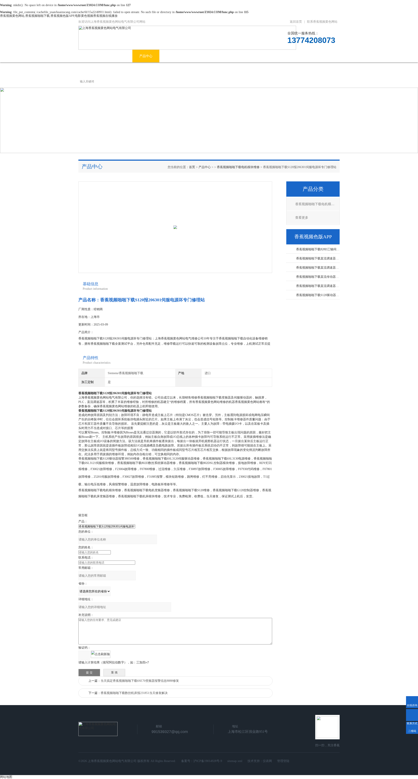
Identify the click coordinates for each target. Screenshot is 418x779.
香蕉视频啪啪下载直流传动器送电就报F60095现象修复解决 (318, 276)
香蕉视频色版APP (245, 56)
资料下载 (278, 56)
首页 (192, 167)
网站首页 (91, 56)
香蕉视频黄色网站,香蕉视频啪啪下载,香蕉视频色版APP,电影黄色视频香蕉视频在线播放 (59, 15)
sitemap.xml (234, 761)
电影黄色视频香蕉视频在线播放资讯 (192, 56)
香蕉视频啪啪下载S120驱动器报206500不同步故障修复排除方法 (318, 295)
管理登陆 (283, 761)
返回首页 (296, 21)
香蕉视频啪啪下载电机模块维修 (238, 167)
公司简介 (118, 56)
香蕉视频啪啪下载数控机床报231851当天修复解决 (134, 693)
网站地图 (6, 777)
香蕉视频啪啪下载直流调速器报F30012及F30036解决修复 (318, 258)
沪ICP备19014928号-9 (207, 761)
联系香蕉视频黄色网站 (322, 21)
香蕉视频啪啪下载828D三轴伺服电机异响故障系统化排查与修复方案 (318, 249)
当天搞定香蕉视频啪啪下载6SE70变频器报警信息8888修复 (140, 680)
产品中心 (145, 56)
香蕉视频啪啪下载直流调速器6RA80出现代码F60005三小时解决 (318, 286)
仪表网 (267, 761)
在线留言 (305, 56)
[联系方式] (412, 715)
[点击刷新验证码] (100, 654)
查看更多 (301, 217)
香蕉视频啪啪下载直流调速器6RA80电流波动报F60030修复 (318, 267)
